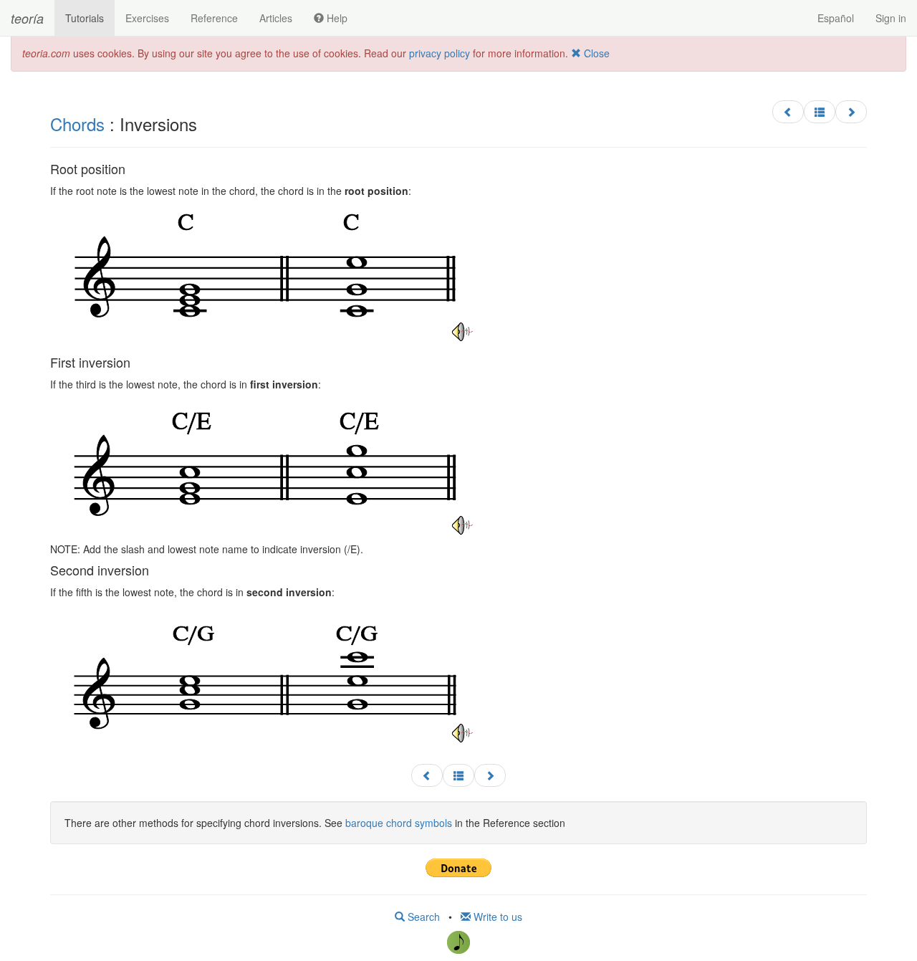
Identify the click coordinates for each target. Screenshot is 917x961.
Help (335, 18)
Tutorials (84, 18)
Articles (275, 18)
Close (595, 53)
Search (422, 916)
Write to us (496, 916)
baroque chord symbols (398, 823)
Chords (77, 123)
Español (835, 18)
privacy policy (439, 53)
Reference (214, 18)
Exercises (147, 18)
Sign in (890, 18)
